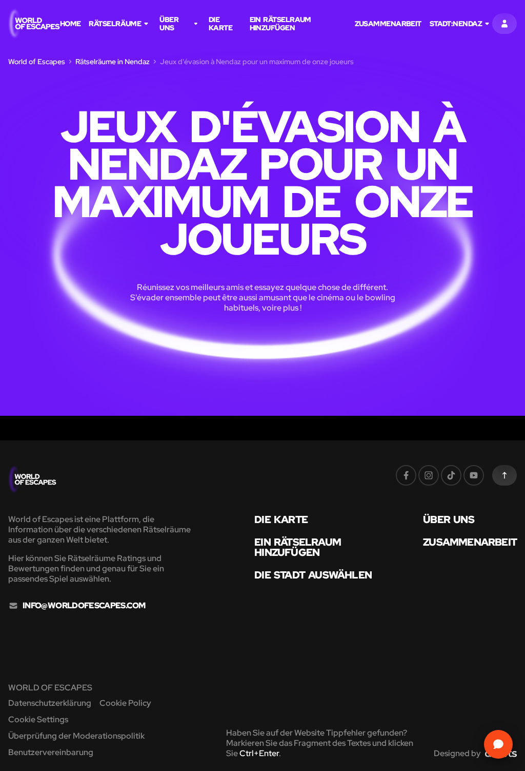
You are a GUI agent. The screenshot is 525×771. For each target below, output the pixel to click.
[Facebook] (406, 475)
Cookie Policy (125, 703)
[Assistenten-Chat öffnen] (498, 744)
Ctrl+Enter (259, 753)
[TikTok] (451, 475)
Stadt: (456, 23)
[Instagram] (428, 475)
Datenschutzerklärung (49, 703)
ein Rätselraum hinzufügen (280, 23)
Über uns (168, 23)
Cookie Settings (38, 719)
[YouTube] (473, 475)
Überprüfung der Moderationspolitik (76, 735)
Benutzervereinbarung (50, 752)
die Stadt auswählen (313, 575)
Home (70, 24)
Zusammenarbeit (388, 24)
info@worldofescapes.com (84, 606)
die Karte (220, 23)
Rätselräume (115, 23)
